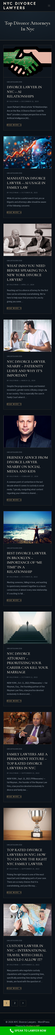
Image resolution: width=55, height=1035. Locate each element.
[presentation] (27, 61)
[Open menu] (49, 5)
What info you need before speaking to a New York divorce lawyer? (27, 272)
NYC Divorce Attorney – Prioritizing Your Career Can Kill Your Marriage (27, 662)
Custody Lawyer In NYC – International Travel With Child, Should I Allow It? (26, 953)
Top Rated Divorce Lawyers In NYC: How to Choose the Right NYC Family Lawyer (27, 857)
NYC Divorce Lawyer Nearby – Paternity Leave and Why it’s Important (26, 368)
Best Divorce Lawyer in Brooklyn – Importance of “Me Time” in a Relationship (26, 562)
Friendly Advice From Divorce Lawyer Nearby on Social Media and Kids (27, 464)
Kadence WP (33, 1026)
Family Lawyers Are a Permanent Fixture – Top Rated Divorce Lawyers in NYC (27, 761)
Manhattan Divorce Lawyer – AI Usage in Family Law (26, 183)
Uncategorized (14, 82)
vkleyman (14, 101)
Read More (14, 125)
